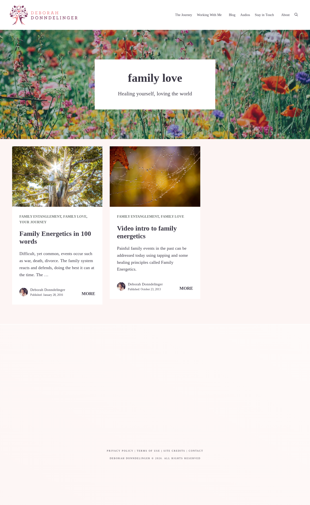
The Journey (183, 15)
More (88, 293)
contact (196, 450)
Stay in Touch (264, 15)
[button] (296, 15)
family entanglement (40, 216)
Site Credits (174, 450)
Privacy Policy (120, 450)
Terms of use (148, 450)
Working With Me (209, 15)
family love (74, 216)
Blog (232, 15)
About (285, 15)
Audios (245, 15)
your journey (32, 222)
